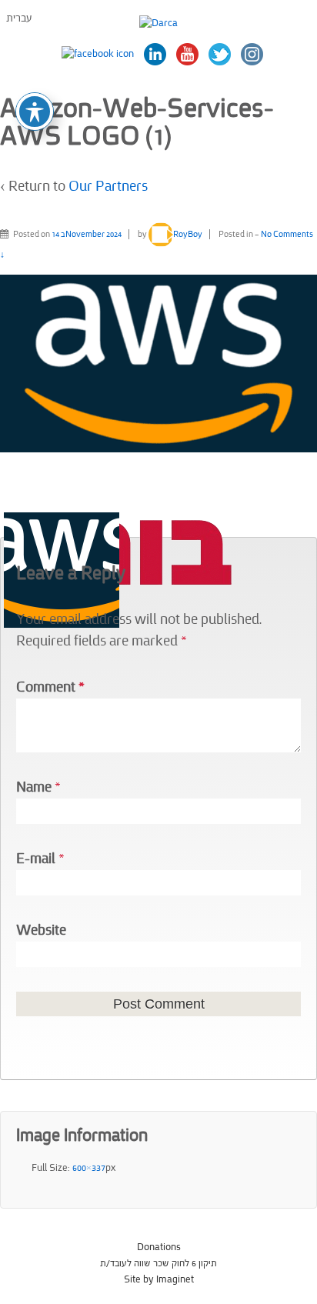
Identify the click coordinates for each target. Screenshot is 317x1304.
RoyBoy (187, 234)
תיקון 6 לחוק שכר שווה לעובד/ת (158, 1263)
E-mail (35, 859)
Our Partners (108, 186)
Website (41, 930)
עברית (19, 18)
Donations (159, 1247)
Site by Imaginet (159, 1279)
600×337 (88, 1167)
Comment (50, 687)
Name (34, 787)
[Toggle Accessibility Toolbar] (34, 111)
